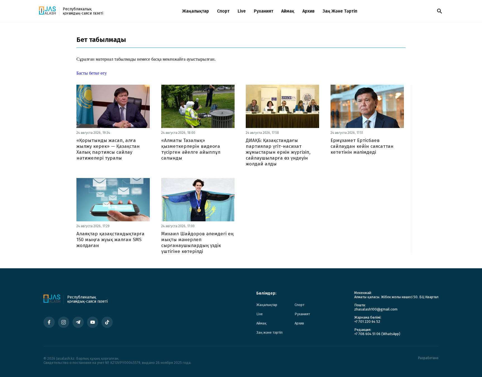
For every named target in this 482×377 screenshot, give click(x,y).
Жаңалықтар (195, 11)
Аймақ (287, 11)
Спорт (223, 11)
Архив (308, 11)
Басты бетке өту (91, 73)
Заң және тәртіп (340, 11)
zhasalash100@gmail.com (375, 309)
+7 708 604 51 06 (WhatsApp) (377, 334)
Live (242, 11)
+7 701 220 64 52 (367, 321)
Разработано (428, 358)
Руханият (263, 11)
